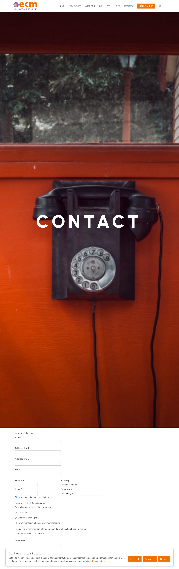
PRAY (109, 6)
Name (18, 437)
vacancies (22, 512)
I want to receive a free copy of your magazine (39, 523)
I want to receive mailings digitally (33, 497)
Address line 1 (22, 448)
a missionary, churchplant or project (34, 507)
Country (65, 480)
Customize (150, 559)
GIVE (118, 6)
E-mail (18, 489)
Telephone (66, 489)
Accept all (134, 559)
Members (129, 6)
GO (100, 6)
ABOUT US (90, 6)
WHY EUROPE (75, 6)
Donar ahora (146, 6)
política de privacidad (94, 561)
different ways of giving (28, 518)
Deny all (164, 559)
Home (61, 6)
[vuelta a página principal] (28, 6)
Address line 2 (22, 459)
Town (17, 470)
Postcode (19, 480)
